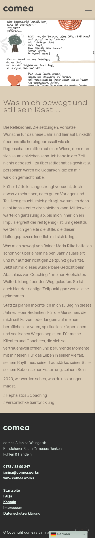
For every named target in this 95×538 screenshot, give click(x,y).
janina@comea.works (21, 472)
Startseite (11, 490)
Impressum (12, 508)
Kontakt (9, 502)
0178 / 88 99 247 (16, 467)
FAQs (7, 496)
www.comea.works (18, 478)
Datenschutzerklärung (21, 513)
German (63, 534)
